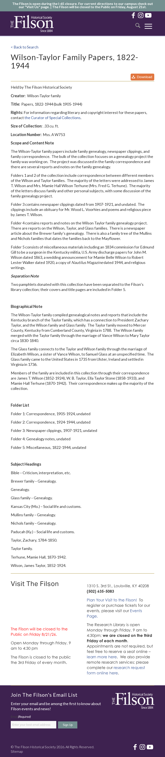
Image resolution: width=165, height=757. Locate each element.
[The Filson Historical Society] (32, 23)
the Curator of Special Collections (52, 117)
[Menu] (148, 23)
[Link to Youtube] (148, 15)
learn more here (102, 657)
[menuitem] (137, 23)
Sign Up (68, 725)
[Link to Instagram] (141, 15)
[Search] (137, 23)
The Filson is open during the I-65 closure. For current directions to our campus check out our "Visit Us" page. (82, 5)
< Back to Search (24, 47)
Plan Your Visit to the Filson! (112, 600)
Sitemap (17, 751)
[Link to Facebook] (133, 15)
